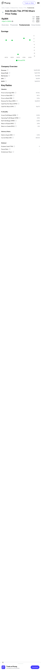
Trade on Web (29, 3)
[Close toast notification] (3, 662)
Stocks (21, 8)
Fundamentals (24, 25)
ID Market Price (14, 8)
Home (3, 8)
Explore (7, 8)
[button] (8, 70)
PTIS (25, 8)
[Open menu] (38, 3)
